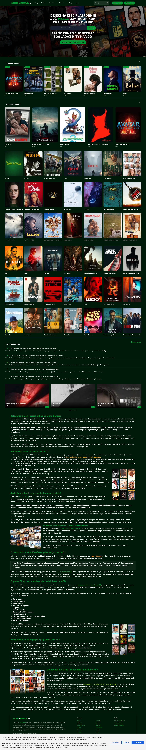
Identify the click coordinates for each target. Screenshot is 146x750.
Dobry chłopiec (28, 93)
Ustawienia (115, 742)
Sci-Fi (97, 732)
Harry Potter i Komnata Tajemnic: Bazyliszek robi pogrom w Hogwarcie (37, 355)
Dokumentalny (81, 725)
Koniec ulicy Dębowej (50, 93)
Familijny (79, 729)
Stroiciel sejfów (29, 240)
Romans (98, 729)
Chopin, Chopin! (108, 93)
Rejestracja (129, 3)
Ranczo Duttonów (109, 304)
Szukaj (91, 28)
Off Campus (67, 304)
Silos (6, 273)
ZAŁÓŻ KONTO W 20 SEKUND (73, 42)
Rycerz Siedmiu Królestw (91, 273)
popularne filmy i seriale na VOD (89, 585)
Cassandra (126, 304)
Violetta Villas (68, 240)
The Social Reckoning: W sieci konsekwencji (17, 209)
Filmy (36, 3)
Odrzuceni (27, 335)
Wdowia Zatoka (9, 304)
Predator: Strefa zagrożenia (40, 144)
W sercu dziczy (108, 178)
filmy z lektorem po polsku (70, 528)
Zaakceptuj (138, 742)
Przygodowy (99, 727)
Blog (70, 3)
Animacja (79, 723)
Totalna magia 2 (49, 209)
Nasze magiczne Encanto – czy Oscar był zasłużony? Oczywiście (35, 369)
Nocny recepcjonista (110, 335)
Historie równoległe (129, 178)
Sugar (26, 273)
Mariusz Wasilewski (119, 725)
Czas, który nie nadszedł (31, 209)
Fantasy (79, 732)
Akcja (78, 720)
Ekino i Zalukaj (23, 497)
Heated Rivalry (88, 335)
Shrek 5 (7, 178)
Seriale (43, 3)
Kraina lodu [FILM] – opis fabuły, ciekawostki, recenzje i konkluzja (35, 376)
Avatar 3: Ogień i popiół (11, 93)
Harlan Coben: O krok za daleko (132, 335)
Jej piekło (86, 209)
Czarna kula (67, 209)
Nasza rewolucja (89, 240)
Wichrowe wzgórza (89, 93)
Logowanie (117, 3)
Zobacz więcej (136, 342)
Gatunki (61, 3)
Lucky (85, 304)
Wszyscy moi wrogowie (130, 240)
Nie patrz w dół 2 (9, 240)
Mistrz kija (8, 335)
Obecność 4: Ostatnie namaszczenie (98, 144)
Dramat (79, 727)
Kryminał (98, 723)
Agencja (46, 273)
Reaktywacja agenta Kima (131, 273)
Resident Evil (87, 178)
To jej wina (67, 335)
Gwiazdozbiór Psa (49, 178)
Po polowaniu (68, 93)
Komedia (98, 720)
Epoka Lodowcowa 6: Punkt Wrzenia (54, 240)
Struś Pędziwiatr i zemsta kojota (133, 209)
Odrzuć (127, 742)
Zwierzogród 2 (64, 144)
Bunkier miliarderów (50, 335)
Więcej (77, 3)
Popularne (52, 3)
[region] (73, 742)
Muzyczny (98, 725)
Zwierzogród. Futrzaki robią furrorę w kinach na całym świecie (34, 362)
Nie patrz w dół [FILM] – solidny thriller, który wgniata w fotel (33, 348)
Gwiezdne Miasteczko (110, 273)
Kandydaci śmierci (109, 209)
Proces (26, 178)
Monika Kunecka (118, 723)
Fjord (65, 178)
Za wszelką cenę (29, 304)
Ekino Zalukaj (22, 722)
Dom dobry (8, 144)
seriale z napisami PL (64, 572)
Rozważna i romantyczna (111, 240)
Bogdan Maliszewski (119, 720)
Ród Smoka (67, 273)
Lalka (125, 93)
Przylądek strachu (49, 304)
